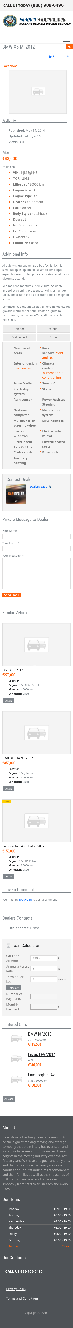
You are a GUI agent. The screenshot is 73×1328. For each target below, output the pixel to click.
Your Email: (10, 543)
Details (8, 700)
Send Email (11, 595)
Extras (53, 337)
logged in (25, 899)
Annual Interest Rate (17, 968)
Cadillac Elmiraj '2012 (17, 758)
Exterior (53, 329)
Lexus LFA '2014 (41, 1054)
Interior (19, 329)
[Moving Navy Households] (36, 21)
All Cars (8, 1099)
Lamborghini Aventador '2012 (23, 846)
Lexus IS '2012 (12, 670)
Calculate (13, 988)
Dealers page (38, 486)
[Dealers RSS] (50, 486)
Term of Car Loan (15, 979)
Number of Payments (14, 996)
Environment (19, 337)
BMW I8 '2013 (40, 1034)
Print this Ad (62, 56)
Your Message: (13, 555)
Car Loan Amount (12, 958)
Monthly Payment (12, 1006)
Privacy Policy (16, 1289)
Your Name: (11, 531)
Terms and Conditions (22, 1298)
